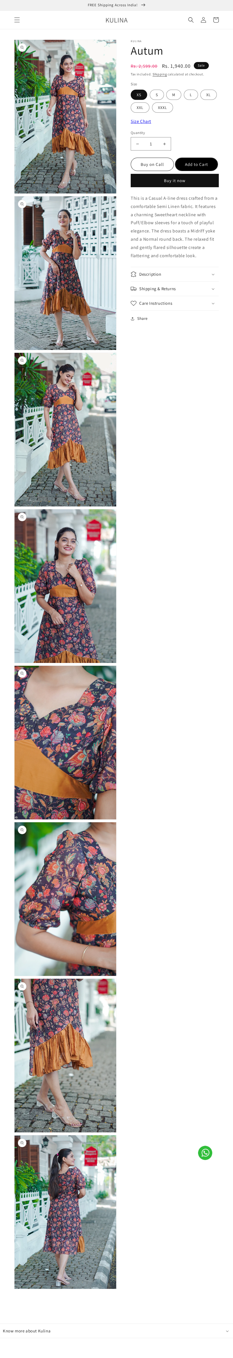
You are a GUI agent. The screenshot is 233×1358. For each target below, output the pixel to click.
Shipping (160, 74)
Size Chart (141, 121)
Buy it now (175, 180)
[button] (17, 20)
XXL (140, 107)
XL (208, 94)
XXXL (162, 107)
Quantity (138, 132)
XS (139, 94)
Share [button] (142, 318)
